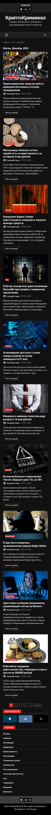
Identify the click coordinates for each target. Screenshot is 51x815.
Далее (38, 705)
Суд (7, 280)
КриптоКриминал (25, 18)
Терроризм (8, 783)
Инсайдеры (8, 742)
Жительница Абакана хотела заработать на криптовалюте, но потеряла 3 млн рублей (25, 132)
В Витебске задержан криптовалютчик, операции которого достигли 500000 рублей (25, 648)
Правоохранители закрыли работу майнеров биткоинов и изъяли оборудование (25, 66)
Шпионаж (7, 791)
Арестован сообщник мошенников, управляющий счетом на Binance (25, 585)
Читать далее (11, 112)
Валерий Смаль (13, 94)
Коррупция (8, 747)
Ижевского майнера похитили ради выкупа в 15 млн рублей (25, 398)
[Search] (45, 35)
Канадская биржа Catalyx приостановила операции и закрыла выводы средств (25, 199)
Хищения (9, 410)
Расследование (11, 77)
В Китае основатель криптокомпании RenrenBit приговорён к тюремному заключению (25, 268)
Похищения (8, 765)
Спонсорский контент (13, 774)
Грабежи (7, 738)
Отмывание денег (11, 760)
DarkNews (19, 809)
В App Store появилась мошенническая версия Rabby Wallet (25, 525)
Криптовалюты (10, 751)
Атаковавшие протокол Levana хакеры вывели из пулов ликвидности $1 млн (25, 335)
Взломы (8, 210)
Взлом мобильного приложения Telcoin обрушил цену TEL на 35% (25, 459)
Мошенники (10, 144)
